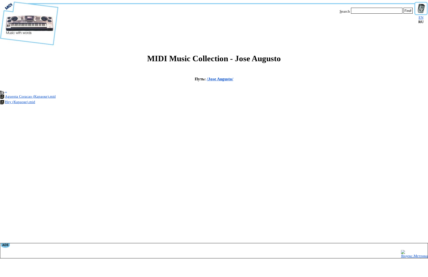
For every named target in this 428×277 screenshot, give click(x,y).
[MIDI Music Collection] (29, 45)
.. (6, 91)
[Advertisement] (236, 29)
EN (421, 18)
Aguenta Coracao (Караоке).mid (30, 96)
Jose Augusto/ (220, 79)
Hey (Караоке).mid (20, 102)
